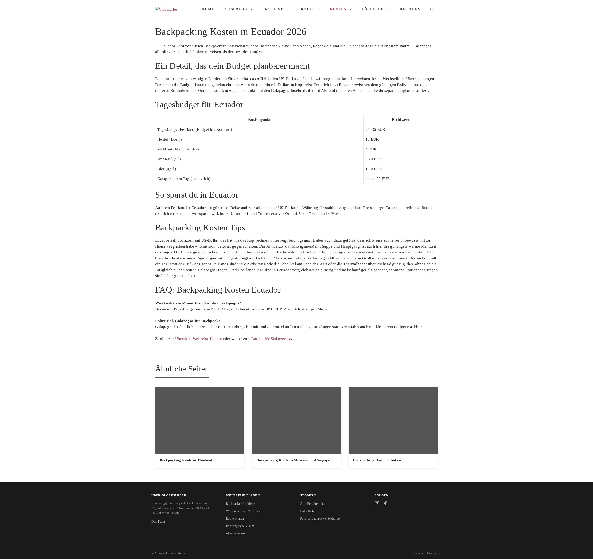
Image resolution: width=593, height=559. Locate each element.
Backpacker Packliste (240, 503)
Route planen (235, 518)
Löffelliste (376, 9)
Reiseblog (236, 9)
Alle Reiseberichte (312, 503)
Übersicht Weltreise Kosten (198, 338)
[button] (432, 9)
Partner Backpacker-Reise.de (320, 518)
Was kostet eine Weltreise (243, 511)
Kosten (338, 9)
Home (208, 9)
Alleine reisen (235, 533)
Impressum (417, 553)
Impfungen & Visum (240, 526)
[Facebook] (385, 503)
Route (308, 9)
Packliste (274, 9)
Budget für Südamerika (271, 338)
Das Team (410, 9)
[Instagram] (377, 503)
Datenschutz (434, 553)
